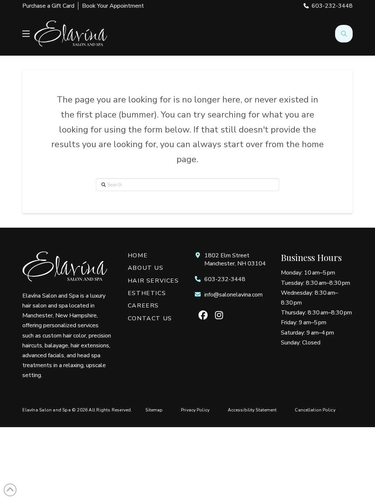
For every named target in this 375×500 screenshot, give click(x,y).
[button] (26, 33)
